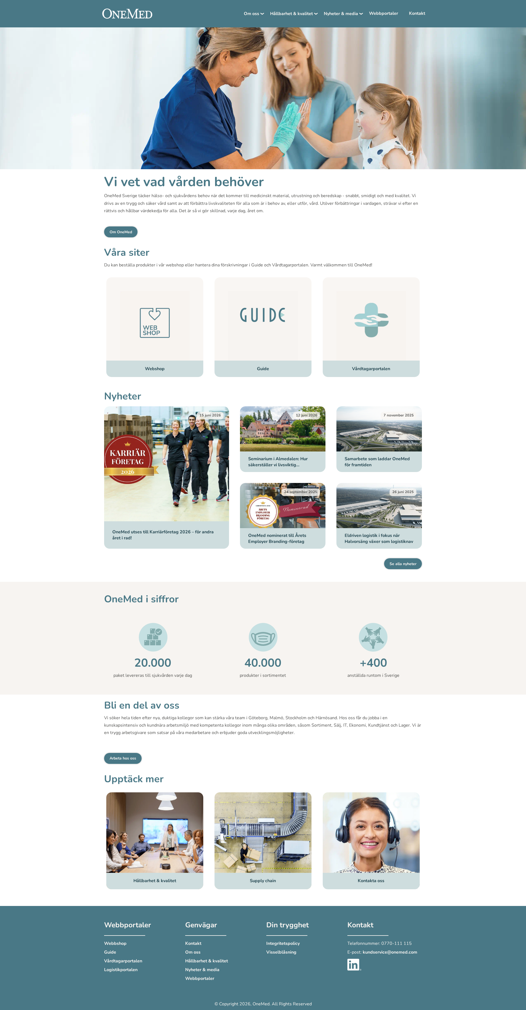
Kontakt (417, 13)
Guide (110, 952)
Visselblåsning (281, 952)
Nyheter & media (341, 14)
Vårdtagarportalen (123, 961)
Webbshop (115, 943)
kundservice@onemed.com (390, 952)
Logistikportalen (121, 970)
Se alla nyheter (403, 563)
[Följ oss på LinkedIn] (354, 964)
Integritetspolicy (283, 943)
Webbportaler (383, 13)
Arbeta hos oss (123, 758)
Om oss (251, 14)
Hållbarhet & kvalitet (291, 14)
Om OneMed (121, 232)
